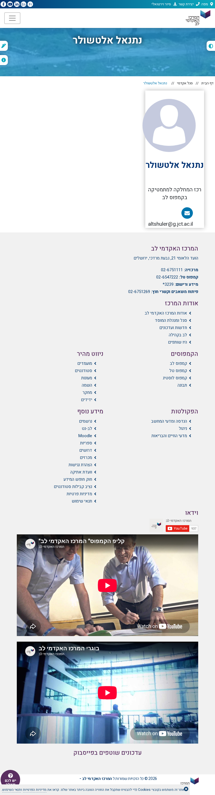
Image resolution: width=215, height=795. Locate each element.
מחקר (87, 392)
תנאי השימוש (11, 789)
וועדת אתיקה (81, 472)
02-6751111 (172, 270)
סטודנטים (83, 371)
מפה (204, 4)
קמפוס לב (178, 363)
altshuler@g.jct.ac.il (169, 219)
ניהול (183, 428)
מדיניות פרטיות (79, 494)
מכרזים (86, 457)
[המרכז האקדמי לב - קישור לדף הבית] (197, 18)
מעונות (86, 378)
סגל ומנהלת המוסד (171, 320)
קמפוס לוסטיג (175, 378)
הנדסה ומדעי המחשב (169, 421)
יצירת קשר (186, 4)
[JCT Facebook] (3, 4)
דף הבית (207, 83)
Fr (30, 4)
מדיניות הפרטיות (34, 789)
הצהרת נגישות (80, 465)
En (23, 4)
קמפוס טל (178, 371)
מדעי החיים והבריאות (169, 436)
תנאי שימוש (82, 501)
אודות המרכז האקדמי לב (166, 313)
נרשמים (85, 421)
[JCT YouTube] (10, 4)
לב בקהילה (178, 335)
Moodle (85, 436)
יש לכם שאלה (10, 782)
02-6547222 (167, 277)
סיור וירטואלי (161, 4)
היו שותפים (177, 342)
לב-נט (87, 428)
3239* (168, 284)
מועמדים (84, 363)
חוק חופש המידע (78, 479)
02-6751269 (139, 292)
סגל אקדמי (185, 83)
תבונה (182, 385)
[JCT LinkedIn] (17, 4)
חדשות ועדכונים (173, 328)
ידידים (86, 400)
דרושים (85, 450)
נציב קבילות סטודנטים (73, 487)
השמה (87, 385)
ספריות (86, 443)
